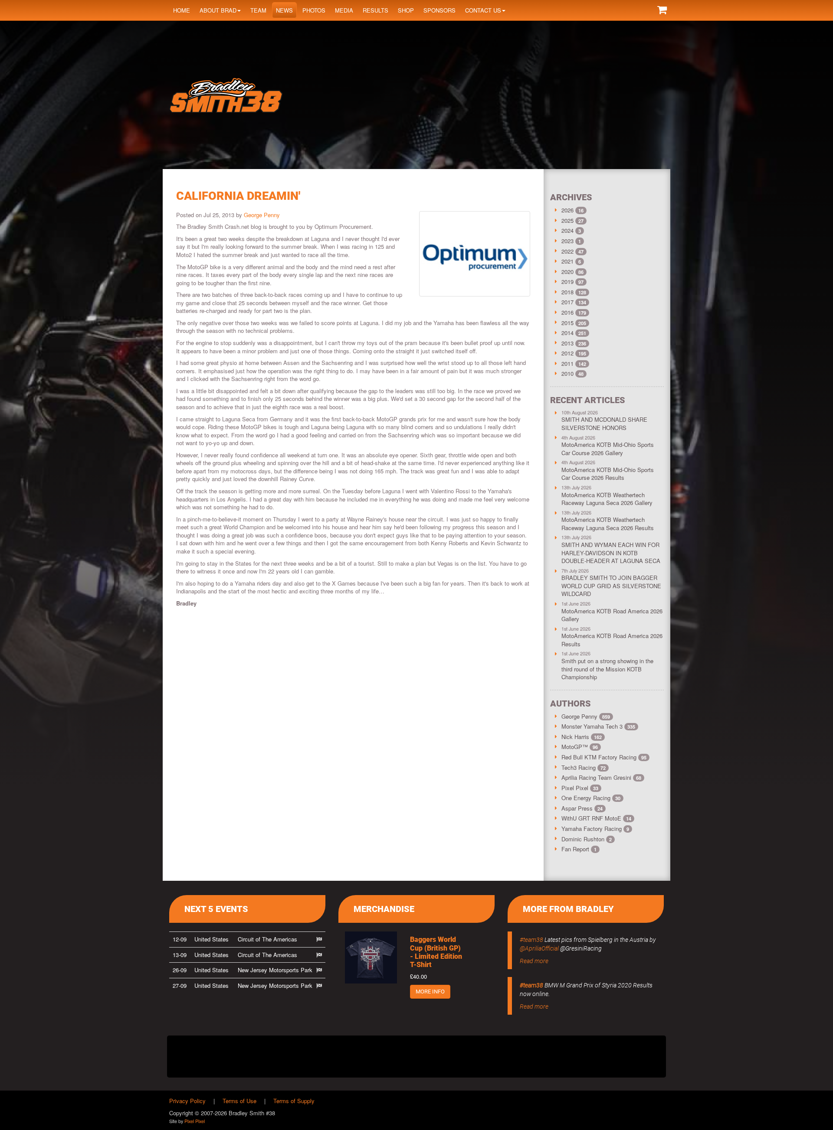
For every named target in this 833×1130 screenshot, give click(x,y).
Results (375, 10)
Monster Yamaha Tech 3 (598, 726)
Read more (534, 960)
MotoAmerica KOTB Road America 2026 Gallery (611, 615)
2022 (567, 251)
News (284, 10)
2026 (567, 210)
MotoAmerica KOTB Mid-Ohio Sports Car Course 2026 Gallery (607, 448)
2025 (567, 220)
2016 (567, 312)
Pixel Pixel (579, 788)
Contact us (483, 10)
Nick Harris (581, 737)
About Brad (218, 10)
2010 (567, 373)
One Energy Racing (590, 798)
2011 (567, 363)
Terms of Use (239, 1101)
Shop (406, 10)
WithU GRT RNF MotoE (596, 818)
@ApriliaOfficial (539, 948)
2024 (567, 230)
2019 (567, 281)
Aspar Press (582, 808)
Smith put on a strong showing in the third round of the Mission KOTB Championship (607, 669)
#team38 (531, 939)
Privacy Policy (187, 1101)
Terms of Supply (294, 1101)
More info (430, 991)
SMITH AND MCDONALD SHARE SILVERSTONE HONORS (604, 423)
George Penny (262, 215)
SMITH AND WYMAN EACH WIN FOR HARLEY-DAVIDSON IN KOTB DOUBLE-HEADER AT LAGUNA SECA (610, 553)
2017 (567, 302)
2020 (567, 271)
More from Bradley (568, 909)
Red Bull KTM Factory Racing (603, 757)
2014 (567, 333)
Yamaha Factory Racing (595, 828)
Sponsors (439, 10)
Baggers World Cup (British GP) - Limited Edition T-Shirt (436, 952)
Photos (313, 10)
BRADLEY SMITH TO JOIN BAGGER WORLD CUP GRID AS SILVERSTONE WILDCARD (611, 585)
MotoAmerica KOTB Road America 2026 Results (611, 640)
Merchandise (384, 909)
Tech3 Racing (583, 767)
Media (344, 10)
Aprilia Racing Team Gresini (601, 777)
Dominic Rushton (586, 839)
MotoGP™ (579, 746)
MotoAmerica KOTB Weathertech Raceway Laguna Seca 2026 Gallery (607, 499)
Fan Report (579, 849)
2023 (567, 241)
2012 (567, 353)
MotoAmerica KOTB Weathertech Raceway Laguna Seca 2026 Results (607, 523)
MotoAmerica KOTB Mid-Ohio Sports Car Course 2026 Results (607, 474)
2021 (567, 261)
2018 (567, 292)
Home (181, 10)
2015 (567, 323)
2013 (567, 343)
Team (258, 10)
